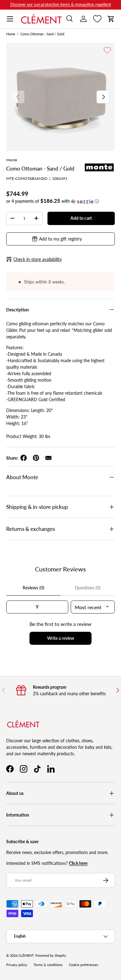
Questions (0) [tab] (88, 587)
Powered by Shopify (50, 955)
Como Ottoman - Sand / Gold (42, 34)
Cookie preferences (83, 965)
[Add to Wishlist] (107, 50)
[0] (97, 19)
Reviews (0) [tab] (33, 587)
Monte (11, 160)
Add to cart (81, 218)
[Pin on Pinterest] (36, 458)
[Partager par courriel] (48, 458)
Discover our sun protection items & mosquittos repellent (60, 4)
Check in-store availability (37, 259)
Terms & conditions (48, 965)
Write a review (60, 638)
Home (10, 34)
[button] (111, 19)
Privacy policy (16, 965)
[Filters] (37, 607)
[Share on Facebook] (23, 458)
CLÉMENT (26, 955)
